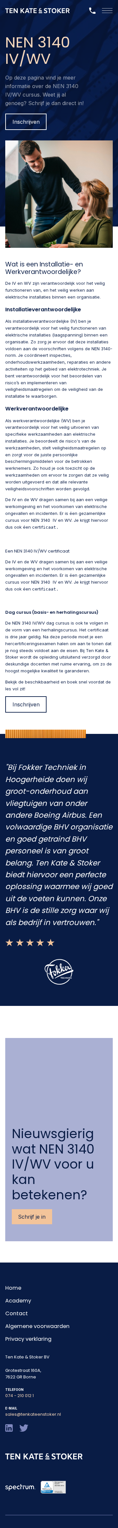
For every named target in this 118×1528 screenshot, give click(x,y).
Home (13, 1288)
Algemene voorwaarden (37, 1326)
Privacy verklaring (28, 1339)
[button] (107, 10)
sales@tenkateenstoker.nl (33, 1414)
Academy (18, 1300)
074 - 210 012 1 (19, 1395)
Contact (16, 1313)
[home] (37, 10)
